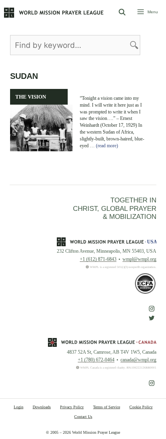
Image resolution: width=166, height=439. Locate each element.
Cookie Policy (141, 407)
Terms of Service (106, 407)
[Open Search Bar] (122, 12)
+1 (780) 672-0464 (96, 360)
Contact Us (83, 416)
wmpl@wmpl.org (139, 259)
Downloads (42, 407)
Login (18, 407)
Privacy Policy (72, 407)
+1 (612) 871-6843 (98, 259)
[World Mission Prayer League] (54, 12)
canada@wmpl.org (138, 360)
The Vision (30, 97)
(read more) (107, 145)
